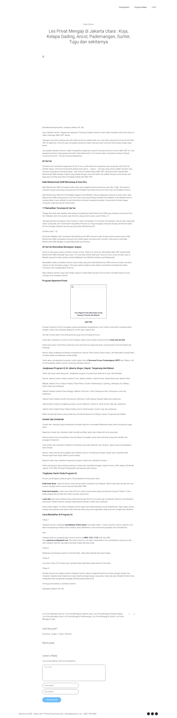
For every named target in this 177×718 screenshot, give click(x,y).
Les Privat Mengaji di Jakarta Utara (79, 614)
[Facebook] (148, 713)
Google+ (54, 634)
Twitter (61, 634)
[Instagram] (152, 713)
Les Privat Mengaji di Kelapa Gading (108, 614)
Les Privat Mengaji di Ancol (53, 614)
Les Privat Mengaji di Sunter (103, 616)
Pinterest (68, 634)
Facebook (46, 634)
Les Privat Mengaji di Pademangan (78, 616)
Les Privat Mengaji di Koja (52, 616)
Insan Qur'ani (88, 24)
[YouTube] (156, 713)
